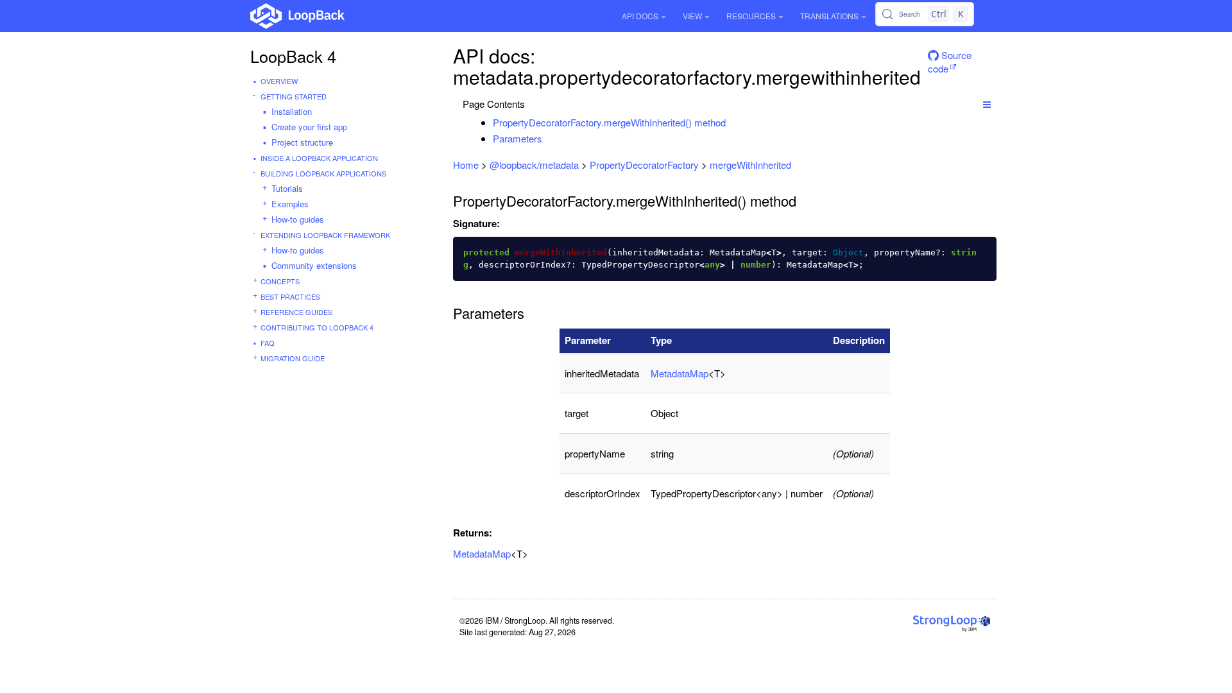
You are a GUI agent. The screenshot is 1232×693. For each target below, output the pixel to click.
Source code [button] (949, 59)
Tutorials (287, 188)
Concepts (280, 281)
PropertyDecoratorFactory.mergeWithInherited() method (609, 122)
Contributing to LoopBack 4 (317, 327)
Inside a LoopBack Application (319, 158)
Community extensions (314, 265)
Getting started (294, 96)
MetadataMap (679, 373)
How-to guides (297, 219)
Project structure (302, 142)
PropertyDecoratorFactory (644, 164)
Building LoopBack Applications (323, 173)
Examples (290, 204)
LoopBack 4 (293, 55)
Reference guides (296, 312)
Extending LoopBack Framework (325, 235)
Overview (279, 81)
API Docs (640, 15)
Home (466, 164)
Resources (751, 15)
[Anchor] (732, 122)
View (692, 15)
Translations (829, 15)
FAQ (268, 343)
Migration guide (293, 358)
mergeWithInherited (750, 164)
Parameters (517, 138)
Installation (291, 111)
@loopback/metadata (534, 164)
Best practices (290, 296)
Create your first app (309, 127)
